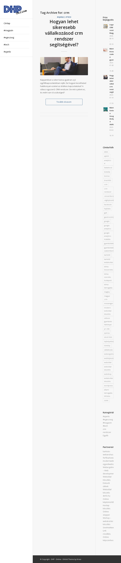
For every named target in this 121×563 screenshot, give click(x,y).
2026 (106, 152)
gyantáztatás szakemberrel (109, 249)
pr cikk (106, 329)
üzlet (106, 400)
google (106, 221)
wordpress (108, 385)
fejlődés (107, 209)
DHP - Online (56, 559)
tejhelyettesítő (109, 341)
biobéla (107, 172)
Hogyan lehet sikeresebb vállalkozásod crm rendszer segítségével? (64, 33)
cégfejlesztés (109, 200)
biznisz (107, 176)
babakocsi (108, 167)
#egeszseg (108, 419)
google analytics (107, 227)
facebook (108, 204)
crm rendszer (107, 190)
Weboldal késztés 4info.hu (107, 492)
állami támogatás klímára (108, 393)
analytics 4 (107, 162)
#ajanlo (61, 17)
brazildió (107, 180)
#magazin (107, 422)
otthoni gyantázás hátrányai (108, 321)
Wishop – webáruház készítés (108, 521)
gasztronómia (109, 217)
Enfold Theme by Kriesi (72, 559)
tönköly (107, 345)
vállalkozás (108, 350)
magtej (107, 292)
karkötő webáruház (108, 260)
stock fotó (108, 337)
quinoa (107, 333)
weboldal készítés (107, 368)
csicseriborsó (109, 196)
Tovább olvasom (64, 102)
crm (105, 184)
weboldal (107, 362)
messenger (108, 303)
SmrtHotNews (109, 527)
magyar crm (107, 297)
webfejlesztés (109, 358)
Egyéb (105, 435)
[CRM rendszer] (64, 66)
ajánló (106, 156)
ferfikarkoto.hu (109, 457)
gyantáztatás (109, 243)
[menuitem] (16, 23)
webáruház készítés (108, 379)
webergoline (109, 354)
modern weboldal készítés (107, 311)
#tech (68, 17)
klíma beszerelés (108, 268)
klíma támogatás (108, 286)
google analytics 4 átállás (107, 236)
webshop (107, 374)
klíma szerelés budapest (108, 277)
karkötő (107, 255)
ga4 (105, 213)
